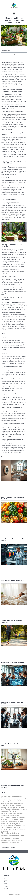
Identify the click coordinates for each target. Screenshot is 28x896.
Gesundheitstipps (5, 815)
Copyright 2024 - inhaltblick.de (14, 894)
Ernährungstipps (14, 809)
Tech (5, 885)
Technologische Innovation (16, 835)
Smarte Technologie (21, 829)
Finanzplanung (23, 809)
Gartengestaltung (4, 811)
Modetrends (10, 821)
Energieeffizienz (8, 805)
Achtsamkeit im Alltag (16, 796)
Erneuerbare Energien (5, 809)
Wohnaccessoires (17, 840)
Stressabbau (4, 831)
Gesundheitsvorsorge (14, 815)
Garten (2, 846)
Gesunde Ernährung (9, 812)
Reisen (5, 883)
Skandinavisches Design (9, 829)
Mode (5, 881)
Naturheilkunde (23, 823)
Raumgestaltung (19, 825)
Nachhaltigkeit (12, 823)
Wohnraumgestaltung (9, 842)
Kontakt (6, 888)
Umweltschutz (6, 839)
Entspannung (18, 805)
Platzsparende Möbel (7, 825)
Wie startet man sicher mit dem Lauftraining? (13, 662)
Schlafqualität (4, 827)
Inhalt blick (6, 875)
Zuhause (6, 876)
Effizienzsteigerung (7, 803)
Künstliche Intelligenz (10, 819)
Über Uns (6, 886)
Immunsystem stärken (9, 817)
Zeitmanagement (20, 842)
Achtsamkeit (5, 796)
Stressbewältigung (10, 833)
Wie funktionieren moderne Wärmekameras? (12, 580)
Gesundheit (17, 813)
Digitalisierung (11, 801)
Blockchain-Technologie (21, 798)
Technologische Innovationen (8, 837)
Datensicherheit (5, 799)
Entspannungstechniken (13, 807)
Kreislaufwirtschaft (21, 817)
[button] (14, 13)
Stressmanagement (4, 835)
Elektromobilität (18, 803)
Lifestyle (6, 880)
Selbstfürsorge (13, 827)
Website (6, 890)
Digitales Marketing (14, 799)
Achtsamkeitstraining (8, 798)
